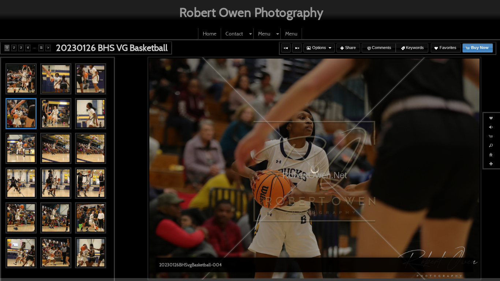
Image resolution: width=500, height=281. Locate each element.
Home (209, 33)
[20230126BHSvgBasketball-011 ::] (56, 183)
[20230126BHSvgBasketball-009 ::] (90, 148)
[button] (286, 48)
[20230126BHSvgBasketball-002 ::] (56, 79)
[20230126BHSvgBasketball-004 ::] (21, 113)
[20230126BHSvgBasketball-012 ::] (90, 183)
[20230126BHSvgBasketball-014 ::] (56, 218)
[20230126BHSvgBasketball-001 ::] (21, 79)
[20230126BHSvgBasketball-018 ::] (90, 252)
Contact (234, 33)
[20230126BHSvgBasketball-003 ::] (90, 79)
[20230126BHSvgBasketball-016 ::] (21, 252)
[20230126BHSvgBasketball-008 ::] (56, 148)
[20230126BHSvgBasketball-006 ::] (90, 113)
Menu (264, 33)
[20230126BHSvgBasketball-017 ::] (56, 252)
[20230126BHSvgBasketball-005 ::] (56, 113)
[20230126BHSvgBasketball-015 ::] (90, 218)
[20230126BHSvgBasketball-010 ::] (21, 183)
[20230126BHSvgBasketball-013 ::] (21, 218)
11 (41, 47)
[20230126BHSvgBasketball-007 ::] (21, 148)
